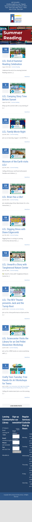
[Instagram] (4, 459)
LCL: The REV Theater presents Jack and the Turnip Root (13, 303)
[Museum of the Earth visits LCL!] (17, 153)
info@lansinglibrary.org (9, 440)
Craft (18, 386)
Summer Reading (16, 67)
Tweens (26, 387)
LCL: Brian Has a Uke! (12, 196)
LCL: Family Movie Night (13, 131)
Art (10, 386)
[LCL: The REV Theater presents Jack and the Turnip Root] (17, 292)
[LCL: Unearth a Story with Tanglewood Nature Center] (17, 256)
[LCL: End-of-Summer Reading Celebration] (17, 53)
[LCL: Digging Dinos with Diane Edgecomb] (17, 221)
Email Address (15, 432)
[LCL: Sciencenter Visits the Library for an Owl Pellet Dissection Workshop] (17, 330)
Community (12, 309)
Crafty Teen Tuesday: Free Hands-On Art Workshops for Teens (14, 380)
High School (23, 386)
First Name (15, 439)
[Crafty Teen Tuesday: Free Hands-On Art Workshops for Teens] (17, 369)
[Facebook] (2, 459)
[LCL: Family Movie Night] (17, 123)
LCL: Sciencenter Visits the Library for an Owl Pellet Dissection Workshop (15, 341)
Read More (27, 76)
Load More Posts (16, 406)
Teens (22, 387)
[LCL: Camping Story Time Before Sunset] (17, 88)
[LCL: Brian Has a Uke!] (17, 189)
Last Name (15, 445)
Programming (9, 387)
